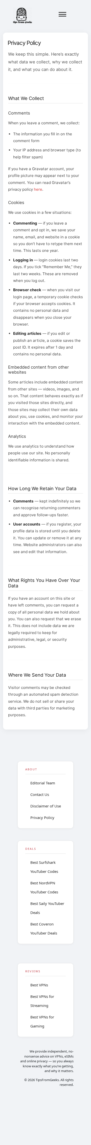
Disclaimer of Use (45, 805)
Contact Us (39, 794)
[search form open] (75, 14)
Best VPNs (39, 984)
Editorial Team (42, 782)
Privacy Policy (42, 817)
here (38, 189)
